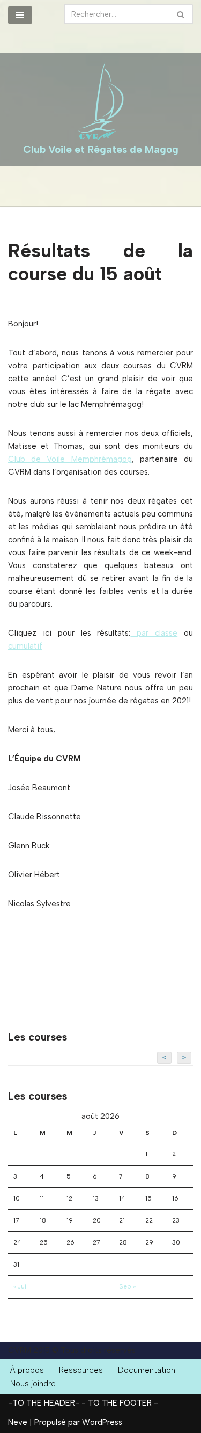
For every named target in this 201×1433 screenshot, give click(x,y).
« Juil (20, 1286)
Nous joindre (33, 1383)
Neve (17, 1422)
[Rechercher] (181, 14)
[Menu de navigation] (20, 15)
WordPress (102, 1422)
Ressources (81, 1370)
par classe (153, 633)
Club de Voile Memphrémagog (70, 459)
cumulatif (25, 646)
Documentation (146, 1370)
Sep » (127, 1286)
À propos (27, 1370)
